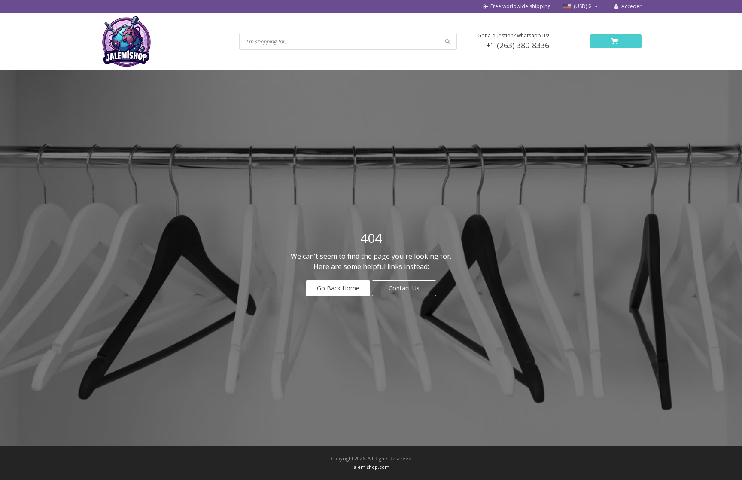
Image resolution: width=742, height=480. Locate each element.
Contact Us (404, 288)
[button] (581, 6)
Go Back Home (338, 288)
